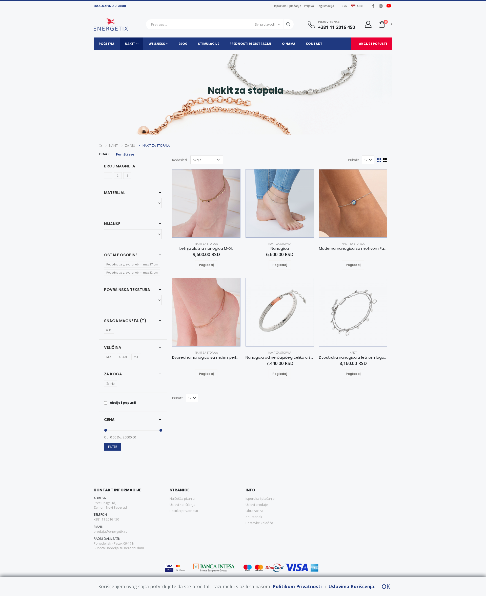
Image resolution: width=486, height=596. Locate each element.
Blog (183, 44)
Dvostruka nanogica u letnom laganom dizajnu (353, 357)
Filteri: (104, 154)
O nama (288, 44)
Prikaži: (353, 160)
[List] (384, 159)
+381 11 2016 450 (336, 27)
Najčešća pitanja (182, 498)
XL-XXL (123, 357)
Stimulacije (208, 44)
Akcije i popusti (373, 44)
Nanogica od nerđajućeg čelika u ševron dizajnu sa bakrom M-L (280, 357)
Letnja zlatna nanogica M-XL (206, 248)
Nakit (130, 44)
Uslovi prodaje (257, 504)
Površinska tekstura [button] (127, 289)
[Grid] (379, 159)
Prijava (309, 6)
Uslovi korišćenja (182, 504)
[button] (382, 24)
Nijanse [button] (112, 223)
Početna (106, 44)
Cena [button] (109, 419)
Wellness (157, 44)
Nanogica (280, 248)
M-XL (109, 357)
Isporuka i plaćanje (287, 6)
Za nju (130, 145)
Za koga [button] (113, 374)
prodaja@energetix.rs (110, 531)
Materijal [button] (114, 192)
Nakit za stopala (206, 243)
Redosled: (180, 160)
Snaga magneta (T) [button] (125, 320)
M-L (136, 357)
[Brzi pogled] (212, 265)
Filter (112, 447)
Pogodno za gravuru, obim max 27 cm (132, 264)
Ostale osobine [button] (120, 255)
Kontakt (314, 44)
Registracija (325, 6)
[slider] (105, 430)
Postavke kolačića (259, 523)
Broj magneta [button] (119, 166)
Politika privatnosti (184, 510)
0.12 (109, 330)
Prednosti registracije (251, 44)
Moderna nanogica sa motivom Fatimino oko (353, 248)
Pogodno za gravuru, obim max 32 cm (132, 272)
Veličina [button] (112, 347)
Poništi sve (125, 154)
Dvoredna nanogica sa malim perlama (206, 357)
